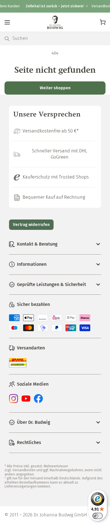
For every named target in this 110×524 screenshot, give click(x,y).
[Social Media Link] (13, 401)
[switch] (98, 516)
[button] (7, 22)
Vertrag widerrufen (31, 224)
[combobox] (58, 38)
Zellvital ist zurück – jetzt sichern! (53, 6)
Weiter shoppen (55, 88)
